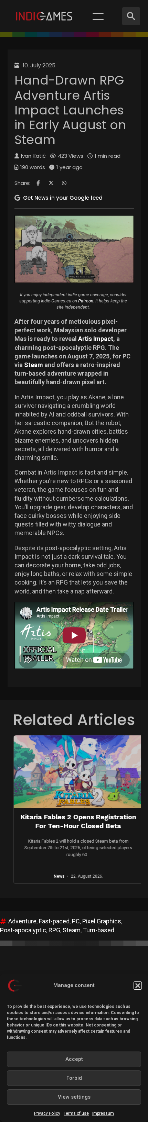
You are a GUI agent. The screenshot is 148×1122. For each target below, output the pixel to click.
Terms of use (76, 1113)
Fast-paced (54, 921)
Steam (33, 364)
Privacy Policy (47, 1113)
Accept (74, 1059)
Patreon (85, 300)
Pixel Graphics (101, 921)
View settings (74, 1097)
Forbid (74, 1078)
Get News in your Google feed (63, 197)
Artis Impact (95, 338)
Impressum (103, 1113)
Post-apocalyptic (23, 930)
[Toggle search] (131, 16)
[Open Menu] (98, 16)
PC (76, 921)
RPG (54, 930)
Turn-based (98, 930)
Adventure (22, 921)
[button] (137, 985)
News (37, 876)
